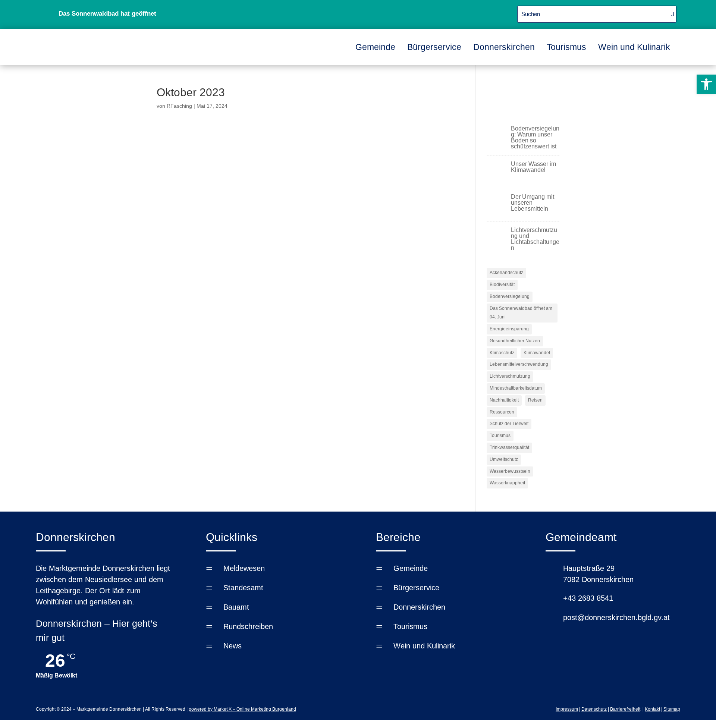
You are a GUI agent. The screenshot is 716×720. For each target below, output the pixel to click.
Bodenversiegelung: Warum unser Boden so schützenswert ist (535, 137)
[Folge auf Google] (455, 13)
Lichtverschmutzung (510, 376)
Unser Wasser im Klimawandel (533, 167)
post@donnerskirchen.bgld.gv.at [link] (616, 617)
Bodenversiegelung (510, 296)
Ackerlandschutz (506, 272)
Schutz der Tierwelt (509, 423)
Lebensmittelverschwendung (519, 364)
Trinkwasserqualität (509, 447)
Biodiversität (502, 284)
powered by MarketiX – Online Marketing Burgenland (242, 709)
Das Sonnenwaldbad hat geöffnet (107, 13)
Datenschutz (594, 709)
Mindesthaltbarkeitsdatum (516, 388)
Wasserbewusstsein (510, 471)
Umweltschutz (504, 459)
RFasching (179, 106)
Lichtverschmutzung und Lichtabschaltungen (535, 239)
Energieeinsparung (509, 328)
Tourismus (500, 435)
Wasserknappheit (507, 482)
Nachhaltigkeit (504, 400)
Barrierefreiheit (625, 709)
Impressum (567, 709)
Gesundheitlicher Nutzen (515, 340)
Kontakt (652, 709)
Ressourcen (502, 412)
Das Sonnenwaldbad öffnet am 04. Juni (521, 313)
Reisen (535, 400)
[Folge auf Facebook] (419, 13)
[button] (706, 84)
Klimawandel (537, 352)
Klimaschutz (502, 352)
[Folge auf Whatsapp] (437, 13)
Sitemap (671, 709)
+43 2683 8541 (588, 598)
